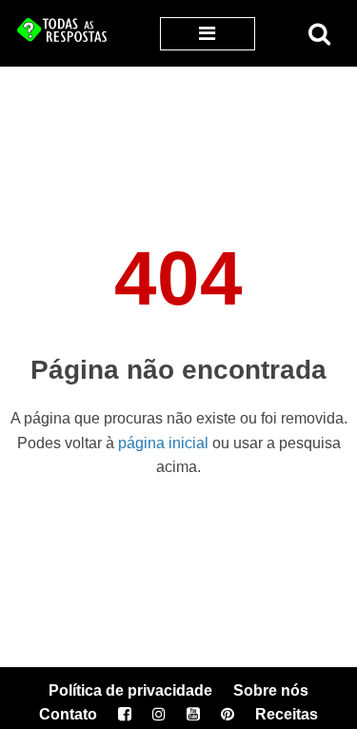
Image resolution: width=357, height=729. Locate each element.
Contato (68, 714)
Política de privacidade (130, 690)
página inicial (163, 443)
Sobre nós (270, 690)
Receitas (286, 714)
